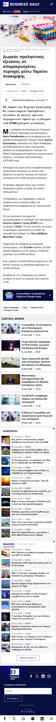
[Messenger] (32, 718)
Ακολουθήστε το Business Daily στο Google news (30, 295)
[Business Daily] (21, 4)
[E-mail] (51, 718)
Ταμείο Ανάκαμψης (11, 308)
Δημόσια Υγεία (37, 308)
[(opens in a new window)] (4, 718)
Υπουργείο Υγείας (11, 310)
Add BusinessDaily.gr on (29, 100)
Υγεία (25, 308)
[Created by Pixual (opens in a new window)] (28, 710)
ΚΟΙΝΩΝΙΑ (25, 84)
